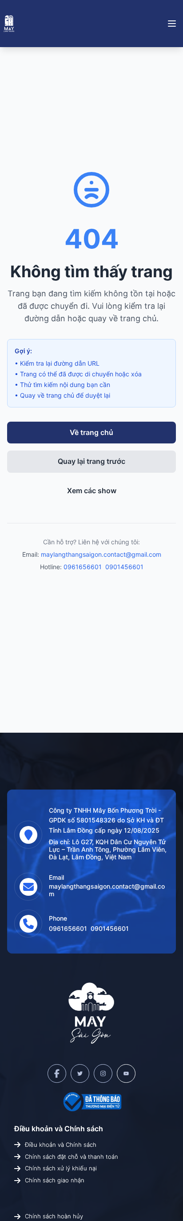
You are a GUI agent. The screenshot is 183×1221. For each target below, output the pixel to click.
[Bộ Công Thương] (91, 1101)
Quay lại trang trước (91, 461)
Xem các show (91, 490)
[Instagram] (103, 1073)
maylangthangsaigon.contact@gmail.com (101, 554)
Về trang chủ (91, 432)
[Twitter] (80, 1073)
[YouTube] (126, 1073)
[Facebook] (57, 1073)
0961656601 (83, 567)
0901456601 (124, 567)
